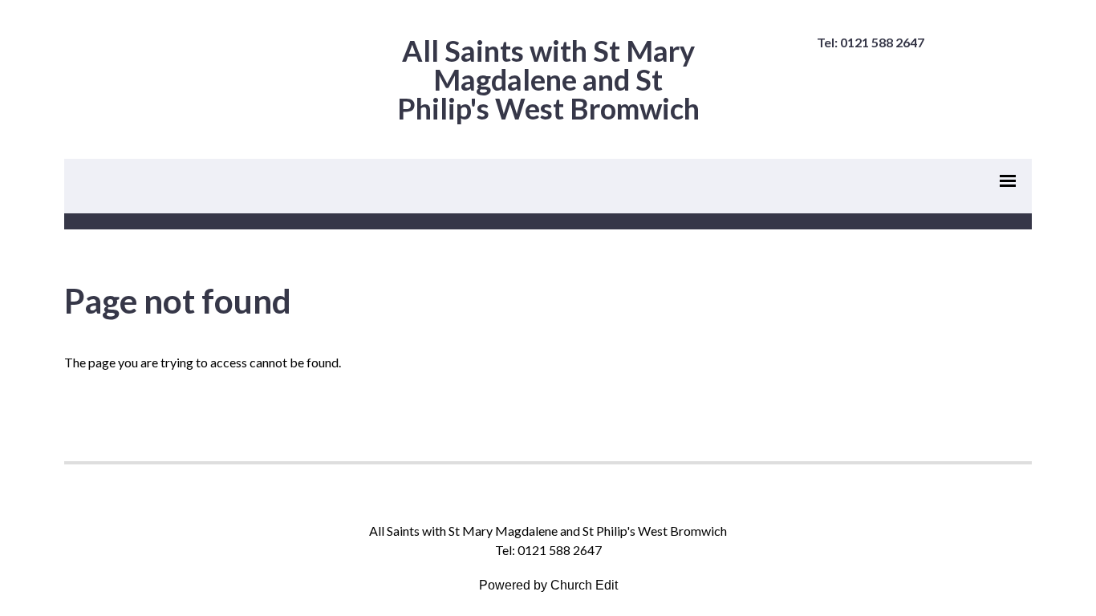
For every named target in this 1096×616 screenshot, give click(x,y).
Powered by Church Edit (548, 585)
